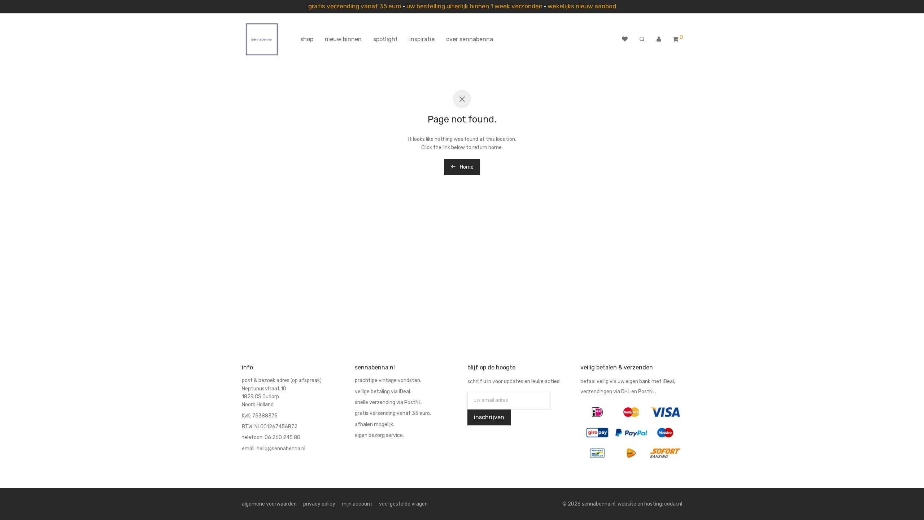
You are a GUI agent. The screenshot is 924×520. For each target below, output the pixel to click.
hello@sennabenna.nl (281, 449)
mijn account (357, 504)
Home (466, 167)
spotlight (385, 39)
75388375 (265, 416)
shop (306, 39)
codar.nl (673, 504)
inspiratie (422, 39)
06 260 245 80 (282, 437)
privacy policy (319, 504)
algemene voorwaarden (269, 504)
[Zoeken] (642, 39)
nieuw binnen (343, 39)
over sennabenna (469, 39)
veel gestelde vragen (403, 504)
